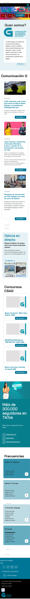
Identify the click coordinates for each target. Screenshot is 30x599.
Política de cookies (6, 583)
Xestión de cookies (6, 586)
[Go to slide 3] (16, 18)
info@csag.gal (12, 575)
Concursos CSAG (13, 289)
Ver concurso (20, 318)
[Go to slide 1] (11, 18)
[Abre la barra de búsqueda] (7, 5)
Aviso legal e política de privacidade (11, 581)
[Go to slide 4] (19, 18)
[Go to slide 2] (14, 18)
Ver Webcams (9, 260)
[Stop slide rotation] (8, 18)
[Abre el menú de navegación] (2, 5)
